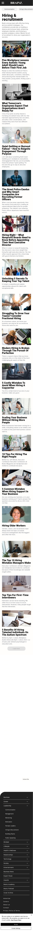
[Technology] (27, 722)
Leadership (7, 668)
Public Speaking (10, 701)
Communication (10, 672)
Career (6, 664)
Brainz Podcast (9, 751)
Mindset (6, 705)
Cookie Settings (16, 928)
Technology (7, 722)
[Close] (30, 916)
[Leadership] (27, 668)
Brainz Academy (9, 747)
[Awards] (27, 743)
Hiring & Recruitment (12, 692)
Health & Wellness (10, 713)
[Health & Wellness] (27, 713)
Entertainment (9, 730)
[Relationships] (27, 718)
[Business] (27, 660)
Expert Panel (8, 738)
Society (6, 726)
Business (6, 660)
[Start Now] (16, 66)
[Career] (27, 664)
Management (9, 676)
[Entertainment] (27, 730)
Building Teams (10, 696)
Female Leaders (10, 688)
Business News (9, 734)
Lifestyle (6, 709)
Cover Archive (8, 755)
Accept (16, 924)
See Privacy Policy (16, 920)
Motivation (8, 684)
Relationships (8, 717)
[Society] (27, 726)
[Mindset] (27, 705)
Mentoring (8, 680)
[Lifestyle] (27, 709)
